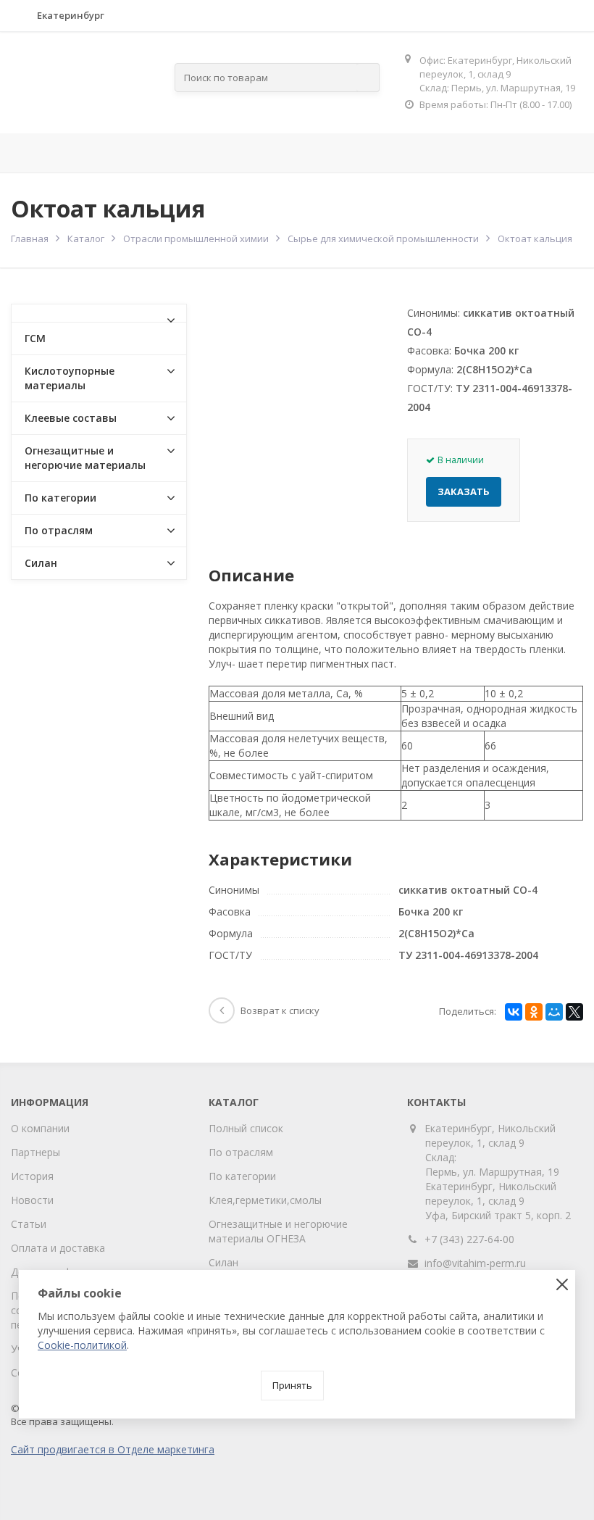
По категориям (341, 153)
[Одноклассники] (534, 1012)
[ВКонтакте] (513, 1012)
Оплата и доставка (58, 1248)
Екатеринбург (70, 15)
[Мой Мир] (554, 1012)
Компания (113, 153)
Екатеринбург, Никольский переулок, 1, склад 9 (490, 1135)
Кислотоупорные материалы (69, 378)
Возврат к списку (279, 1010)
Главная (36, 153)
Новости (32, 1200)
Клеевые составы (71, 418)
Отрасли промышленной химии (196, 238)
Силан (41, 563)
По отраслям (220, 153)
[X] (574, 1012)
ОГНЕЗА (447, 153)
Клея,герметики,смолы (265, 1200)
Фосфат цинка (536, 153)
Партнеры (35, 1152)
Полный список (246, 1128)
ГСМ (35, 338)
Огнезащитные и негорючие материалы (85, 458)
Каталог (85, 238)
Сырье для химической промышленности (383, 238)
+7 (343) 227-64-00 (469, 1239)
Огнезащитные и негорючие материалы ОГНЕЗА (278, 1231)
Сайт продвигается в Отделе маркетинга (112, 1449)
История (32, 1176)
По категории (60, 497)
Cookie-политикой (82, 1345)
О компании (40, 1128)
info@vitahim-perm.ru (475, 1263)
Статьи (28, 1224)
